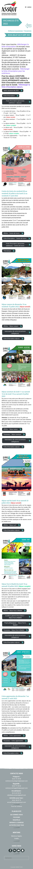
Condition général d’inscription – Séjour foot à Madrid (15, 617)
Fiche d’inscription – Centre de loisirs (14, 238)
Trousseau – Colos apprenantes (13, 741)
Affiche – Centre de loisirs (11, 233)
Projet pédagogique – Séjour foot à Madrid (15, 624)
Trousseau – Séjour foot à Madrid (13, 630)
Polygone (16, 817)
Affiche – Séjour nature (10, 429)
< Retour (28, 25)
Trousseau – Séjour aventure (12, 434)
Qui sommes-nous (16, 815)
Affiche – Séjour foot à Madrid (12, 610)
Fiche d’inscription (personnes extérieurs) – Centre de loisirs (15, 244)
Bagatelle (16, 820)
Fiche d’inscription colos (11, 753)
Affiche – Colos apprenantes (12, 735)
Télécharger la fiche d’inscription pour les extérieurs (16, 71)
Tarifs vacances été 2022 (11, 90)
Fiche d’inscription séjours (11, 338)
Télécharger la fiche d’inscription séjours (16, 86)
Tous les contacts (16, 806)
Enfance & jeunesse (16, 822)
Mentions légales (16, 836)
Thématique (7, 251)
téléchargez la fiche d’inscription (15, 45)
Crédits (16, 838)
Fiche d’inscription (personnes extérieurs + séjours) (15, 102)
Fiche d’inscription (9, 95)
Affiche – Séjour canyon (10, 326)
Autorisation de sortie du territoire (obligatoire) (15, 332)
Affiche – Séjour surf (9, 525)
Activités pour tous (16, 825)
